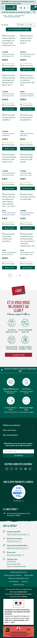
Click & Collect (26, 389)
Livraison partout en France (11, 409)
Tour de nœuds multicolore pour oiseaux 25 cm (9, 253)
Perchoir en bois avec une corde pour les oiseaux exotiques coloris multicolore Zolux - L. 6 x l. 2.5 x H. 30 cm (9, 216)
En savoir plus (17, 500)
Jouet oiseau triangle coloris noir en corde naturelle (25, 175)
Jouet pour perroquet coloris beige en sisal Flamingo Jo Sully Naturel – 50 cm (9, 96)
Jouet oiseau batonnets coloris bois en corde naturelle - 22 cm (8, 175)
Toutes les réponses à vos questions (17, 534)
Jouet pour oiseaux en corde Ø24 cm (8, 134)
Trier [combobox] (30, 25)
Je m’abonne (18, 455)
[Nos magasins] (21, 7)
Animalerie (10, 15)
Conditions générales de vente (18, 572)
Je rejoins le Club (18, 355)
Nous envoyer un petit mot (14, 555)
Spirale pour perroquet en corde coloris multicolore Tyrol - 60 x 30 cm (27, 95)
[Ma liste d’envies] (28, 7)
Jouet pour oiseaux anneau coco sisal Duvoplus (27, 55)
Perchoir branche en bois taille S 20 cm (27, 134)
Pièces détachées (14, 581)
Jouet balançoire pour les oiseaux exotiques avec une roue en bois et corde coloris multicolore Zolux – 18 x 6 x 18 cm (27, 256)
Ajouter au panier (9, 69)
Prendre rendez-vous (13, 541)
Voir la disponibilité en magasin (19, 29)
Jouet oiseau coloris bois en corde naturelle (27, 213)
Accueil (4, 15)
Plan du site (25, 581)
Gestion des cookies (18, 584)
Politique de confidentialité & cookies (18, 578)
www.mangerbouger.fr (20, 592)
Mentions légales (28, 575)
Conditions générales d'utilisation (12, 575)
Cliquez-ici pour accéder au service (16, 548)
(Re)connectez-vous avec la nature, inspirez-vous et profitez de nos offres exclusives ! (18, 444)
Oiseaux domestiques (20, 15)
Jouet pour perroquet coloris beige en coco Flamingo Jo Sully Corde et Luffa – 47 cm (9, 57)
